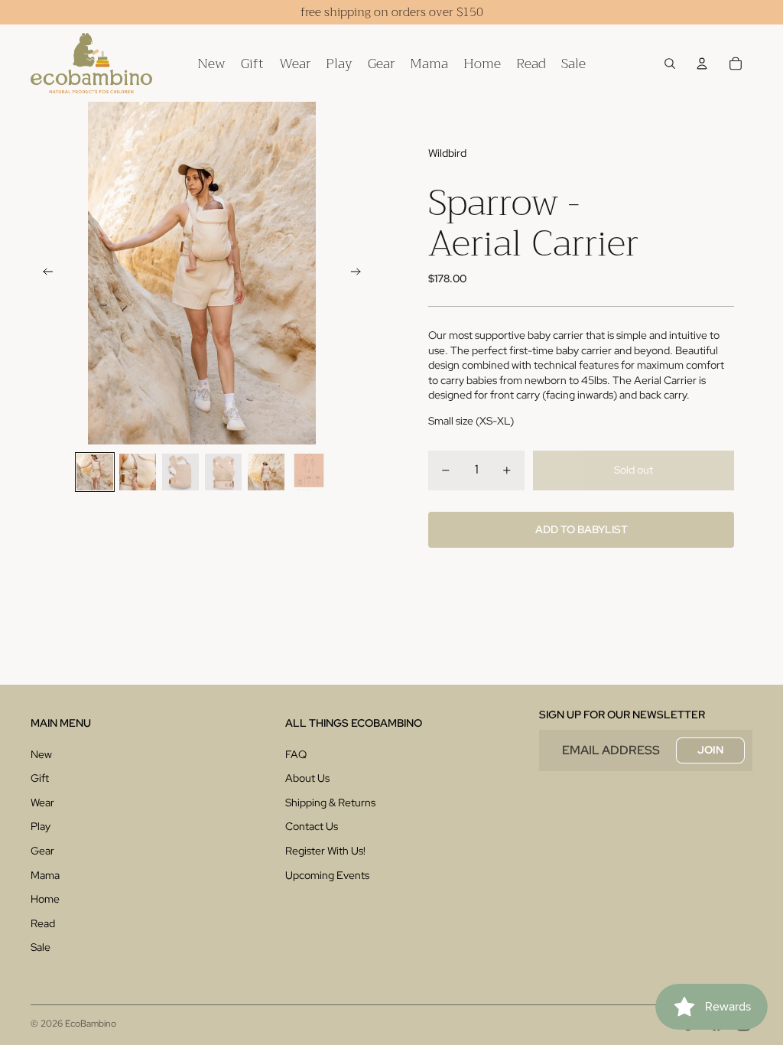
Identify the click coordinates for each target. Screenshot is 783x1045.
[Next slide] (360, 273)
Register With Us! (325, 851)
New (41, 754)
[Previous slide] (43, 273)
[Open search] (670, 63)
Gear (42, 851)
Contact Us (311, 826)
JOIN (710, 750)
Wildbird (447, 153)
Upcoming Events (327, 875)
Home (45, 899)
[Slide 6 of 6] (309, 472)
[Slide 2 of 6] (137, 472)
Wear (42, 802)
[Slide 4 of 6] (223, 472)
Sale (40, 947)
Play (40, 826)
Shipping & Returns (330, 802)
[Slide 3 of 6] (180, 472)
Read (43, 923)
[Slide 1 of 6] (94, 472)
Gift (40, 778)
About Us (307, 778)
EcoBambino (90, 1023)
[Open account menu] (702, 63)
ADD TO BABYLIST (581, 529)
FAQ (296, 754)
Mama (45, 875)
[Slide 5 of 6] (266, 472)
